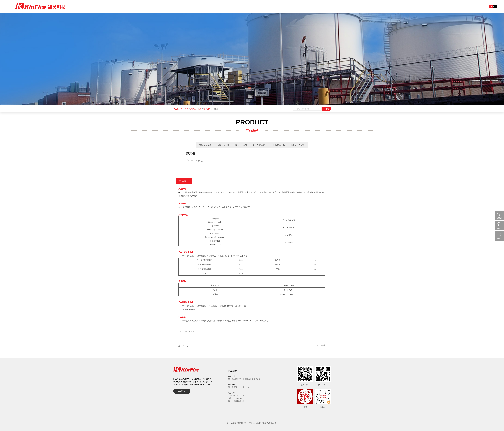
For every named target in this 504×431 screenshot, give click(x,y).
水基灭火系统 (223, 145)
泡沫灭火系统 (241, 145)
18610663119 (239, 401)
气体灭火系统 (205, 145)
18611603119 (239, 398)
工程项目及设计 (297, 145)
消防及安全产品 (260, 145)
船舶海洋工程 (278, 145)
